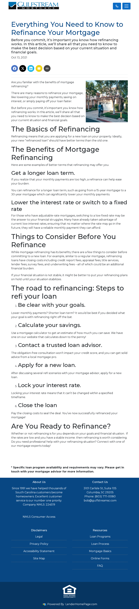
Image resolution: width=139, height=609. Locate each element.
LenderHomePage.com (81, 604)
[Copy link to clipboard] (47, 68)
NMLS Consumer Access (39, 516)
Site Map (39, 558)
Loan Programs (100, 536)
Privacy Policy (39, 543)
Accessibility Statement (39, 551)
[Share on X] (22, 68)
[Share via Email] (39, 68)
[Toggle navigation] (126, 6)
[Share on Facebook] (14, 68)
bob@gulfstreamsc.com (100, 500)
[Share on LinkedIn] (30, 68)
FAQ (100, 565)
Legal (39, 536)
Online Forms (100, 558)
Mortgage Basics (100, 551)
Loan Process (100, 543)
